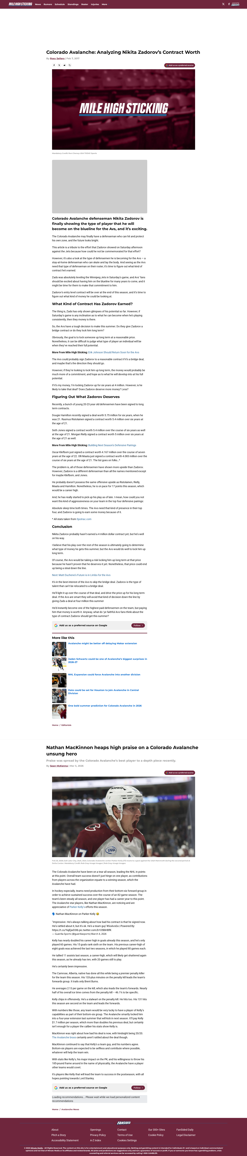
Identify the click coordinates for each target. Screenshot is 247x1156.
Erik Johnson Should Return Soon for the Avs (113, 352)
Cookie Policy (156, 1135)
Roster (84, 4)
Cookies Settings (127, 1140)
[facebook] (229, 4)
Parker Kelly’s (77, 906)
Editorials (66, 725)
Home (55, 725)
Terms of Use (125, 1135)
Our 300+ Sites (156, 1129)
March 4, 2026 (98, 933)
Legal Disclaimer (186, 1135)
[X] (223, 4)
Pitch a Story (58, 1135)
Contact (121, 1129)
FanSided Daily (185, 1129)
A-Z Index (95, 1140)
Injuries (95, 4)
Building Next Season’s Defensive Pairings (112, 445)
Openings (95, 1129)
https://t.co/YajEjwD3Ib (65, 930)
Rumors (48, 4)
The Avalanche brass (64, 1037)
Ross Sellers (57, 58)
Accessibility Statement (65, 1140)
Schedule (60, 4)
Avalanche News (70, 1109)
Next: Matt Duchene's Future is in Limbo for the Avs (81, 575)
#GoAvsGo (113, 926)
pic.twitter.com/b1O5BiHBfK (95, 930)
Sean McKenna (59, 766)
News (38, 4)
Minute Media (37, 1148)
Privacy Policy (98, 1135)
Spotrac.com (84, 519)
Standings (73, 4)
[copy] (70, 65)
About (54, 1129)
